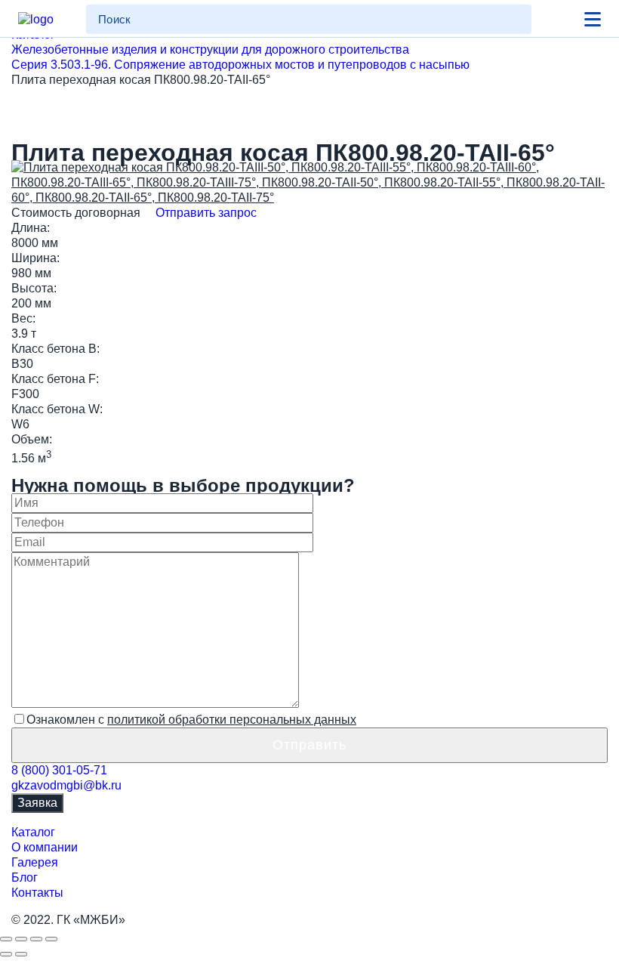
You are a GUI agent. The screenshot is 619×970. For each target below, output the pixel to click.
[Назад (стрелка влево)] (6, 954)
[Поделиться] (21, 939)
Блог (24, 877)
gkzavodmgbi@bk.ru (66, 785)
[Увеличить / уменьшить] (51, 939)
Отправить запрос (204, 212)
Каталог (33, 832)
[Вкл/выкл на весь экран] (36, 939)
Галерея (34, 862)
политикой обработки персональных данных (231, 719)
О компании (44, 847)
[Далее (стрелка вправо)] (21, 954)
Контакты (37, 892)
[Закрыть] (6, 939)
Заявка (37, 802)
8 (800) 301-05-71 (59, 770)
